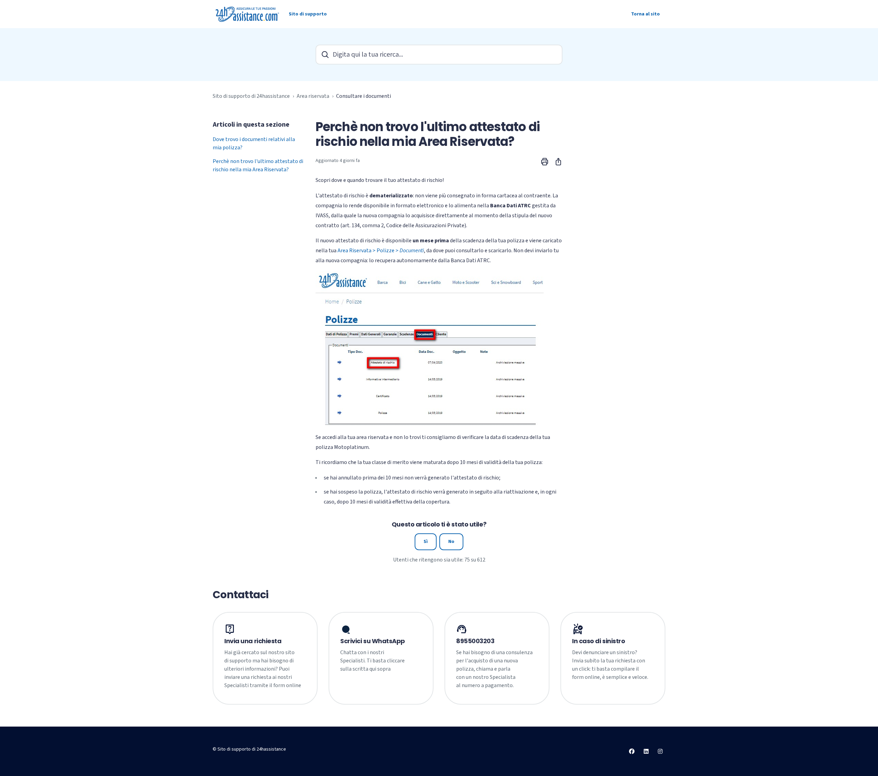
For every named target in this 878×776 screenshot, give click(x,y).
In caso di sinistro (598, 641)
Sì (426, 541)
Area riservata (313, 96)
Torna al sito (645, 14)
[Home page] (248, 14)
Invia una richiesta (252, 641)
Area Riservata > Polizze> (380, 250)
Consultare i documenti (363, 96)
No (451, 541)
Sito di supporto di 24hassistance (251, 96)
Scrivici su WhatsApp (372, 641)
